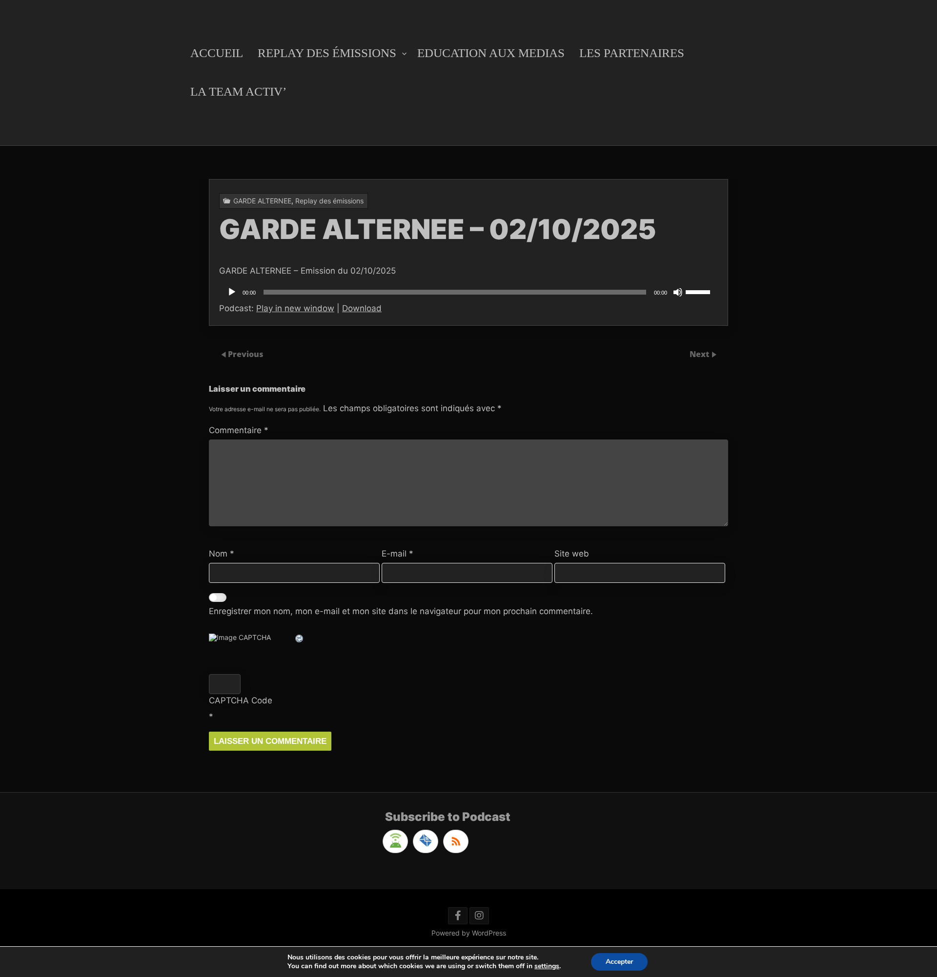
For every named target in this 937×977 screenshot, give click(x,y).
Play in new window (295, 308)
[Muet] (678, 292)
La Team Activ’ (238, 91)
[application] (468, 292)
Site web (571, 553)
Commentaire (238, 430)
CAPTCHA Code (240, 700)
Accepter (619, 961)
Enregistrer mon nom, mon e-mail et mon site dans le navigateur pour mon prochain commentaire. (401, 611)
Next (700, 354)
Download (362, 308)
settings (546, 966)
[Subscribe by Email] (425, 841)
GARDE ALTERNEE (262, 201)
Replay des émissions (327, 53)
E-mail (397, 553)
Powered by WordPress (468, 933)
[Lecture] (232, 292)
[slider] (699, 291)
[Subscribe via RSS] (455, 841)
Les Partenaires (631, 53)
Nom (221, 553)
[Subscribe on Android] (395, 841)
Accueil (216, 53)
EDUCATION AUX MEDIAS (491, 53)
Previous (246, 354)
